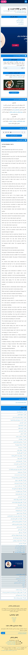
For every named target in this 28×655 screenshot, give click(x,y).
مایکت (14, 621)
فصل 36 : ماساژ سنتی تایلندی (20, 508)
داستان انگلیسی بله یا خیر (20, 546)
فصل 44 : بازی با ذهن (22, 529)
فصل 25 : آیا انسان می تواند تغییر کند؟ (19, 477)
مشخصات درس (21, 19)
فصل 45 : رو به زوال (22, 532)
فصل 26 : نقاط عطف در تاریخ (20, 480)
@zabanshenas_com (11, 641)
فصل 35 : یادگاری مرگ (22, 505)
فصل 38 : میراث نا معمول (21, 513)
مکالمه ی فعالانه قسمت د (20, 574)
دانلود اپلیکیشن (14, 92)
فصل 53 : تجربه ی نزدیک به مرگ (20, 598)
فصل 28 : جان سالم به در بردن (20, 486)
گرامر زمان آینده (22, 576)
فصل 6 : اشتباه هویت (22, 425)
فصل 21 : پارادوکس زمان (21, 466)
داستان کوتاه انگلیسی (20, 121)
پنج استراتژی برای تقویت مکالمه (16, 112)
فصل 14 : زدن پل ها (22, 447)
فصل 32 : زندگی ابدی (22, 497)
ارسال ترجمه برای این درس (20, 402)
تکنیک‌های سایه (16, 110)
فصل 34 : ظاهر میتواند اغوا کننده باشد (19, 502)
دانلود (3, 1)
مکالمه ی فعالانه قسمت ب (20, 550)
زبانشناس (11, 121)
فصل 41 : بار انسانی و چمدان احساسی (19, 521)
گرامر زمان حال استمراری (20, 578)
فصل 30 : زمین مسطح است (21, 491)
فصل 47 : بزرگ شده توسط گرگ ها (19, 538)
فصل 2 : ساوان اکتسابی (22, 414)
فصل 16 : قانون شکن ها (21, 453)
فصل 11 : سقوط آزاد (22, 439)
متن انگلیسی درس (20, 22)
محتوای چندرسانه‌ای (20, 20)
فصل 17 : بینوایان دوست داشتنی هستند (18, 455)
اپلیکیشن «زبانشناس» (17, 77)
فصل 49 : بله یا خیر (22, 543)
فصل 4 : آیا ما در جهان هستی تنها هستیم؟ (18, 420)
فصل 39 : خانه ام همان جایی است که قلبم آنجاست (16, 516)
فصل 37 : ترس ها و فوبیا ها (21, 510)
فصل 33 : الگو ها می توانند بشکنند (19, 499)
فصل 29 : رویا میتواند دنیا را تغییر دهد (19, 488)
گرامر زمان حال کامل (21, 580)
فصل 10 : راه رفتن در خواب (21, 436)
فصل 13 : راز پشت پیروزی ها (20, 444)
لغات (23, 587)
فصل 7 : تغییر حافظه (22, 428)
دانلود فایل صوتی (14, 135)
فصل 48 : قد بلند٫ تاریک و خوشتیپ (19, 540)
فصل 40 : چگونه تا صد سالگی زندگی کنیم (18, 519)
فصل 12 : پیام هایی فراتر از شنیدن (19, 442)
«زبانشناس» (18, 647)
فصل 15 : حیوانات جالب (21, 450)
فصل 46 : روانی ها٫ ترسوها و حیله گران (19, 535)
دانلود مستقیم (14, 617)
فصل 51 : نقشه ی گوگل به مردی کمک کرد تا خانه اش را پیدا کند (14, 592)
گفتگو (23, 585)
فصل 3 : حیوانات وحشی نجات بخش (19, 417)
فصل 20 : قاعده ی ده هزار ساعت (20, 464)
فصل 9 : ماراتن (23, 433)
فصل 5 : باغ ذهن (23, 423)
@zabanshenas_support (10, 643)
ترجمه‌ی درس (21, 24)
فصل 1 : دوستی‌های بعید (21, 412)
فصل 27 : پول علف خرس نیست (20, 483)
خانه (16, 650)
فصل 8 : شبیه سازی (22, 431)
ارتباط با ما (2, 650)
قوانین (6, 650)
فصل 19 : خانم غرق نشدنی (21, 461)
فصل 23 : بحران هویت (22, 472)
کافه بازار (14, 620)
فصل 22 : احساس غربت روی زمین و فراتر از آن (17, 469)
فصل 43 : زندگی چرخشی (21, 527)
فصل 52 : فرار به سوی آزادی (21, 595)
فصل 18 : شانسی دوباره (21, 458)
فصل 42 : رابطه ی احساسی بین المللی (19, 524)
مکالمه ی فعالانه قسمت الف (20, 548)
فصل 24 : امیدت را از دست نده (20, 475)
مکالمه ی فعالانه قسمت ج (20, 552)
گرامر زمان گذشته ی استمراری (19, 582)
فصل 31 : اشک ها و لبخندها (21, 494)
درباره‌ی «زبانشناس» (11, 650)
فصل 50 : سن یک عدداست (21, 589)
